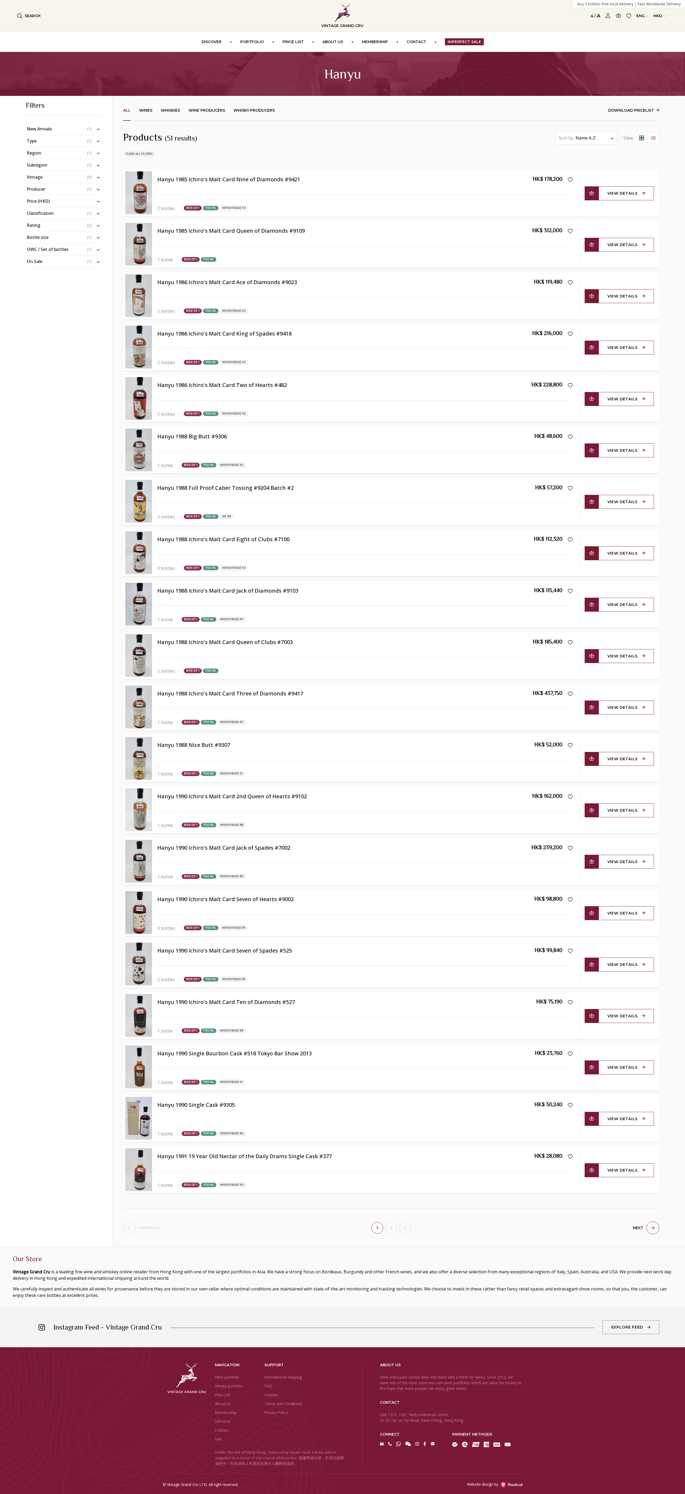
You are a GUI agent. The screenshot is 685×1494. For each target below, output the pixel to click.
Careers (271, 1394)
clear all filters (139, 154)
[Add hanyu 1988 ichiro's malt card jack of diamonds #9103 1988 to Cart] (592, 605)
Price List (223, 1394)
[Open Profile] (608, 15)
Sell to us (223, 1421)
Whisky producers (254, 110)
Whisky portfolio (229, 1385)
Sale (218, 1439)
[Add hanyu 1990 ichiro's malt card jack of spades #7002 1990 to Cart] (592, 862)
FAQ (268, 1385)
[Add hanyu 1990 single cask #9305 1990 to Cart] (592, 1119)
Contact (222, 1430)
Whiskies (170, 110)
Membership (226, 1412)
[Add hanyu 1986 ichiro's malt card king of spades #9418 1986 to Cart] (592, 348)
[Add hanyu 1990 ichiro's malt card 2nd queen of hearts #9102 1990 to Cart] (592, 810)
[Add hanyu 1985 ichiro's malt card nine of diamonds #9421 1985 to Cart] (592, 193)
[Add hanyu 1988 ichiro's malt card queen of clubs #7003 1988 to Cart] (592, 656)
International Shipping (283, 1377)
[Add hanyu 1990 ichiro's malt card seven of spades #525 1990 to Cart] (592, 965)
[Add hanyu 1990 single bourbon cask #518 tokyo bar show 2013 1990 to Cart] (592, 1067)
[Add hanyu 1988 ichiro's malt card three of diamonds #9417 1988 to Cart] (592, 707)
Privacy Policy (276, 1412)
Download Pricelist (631, 110)
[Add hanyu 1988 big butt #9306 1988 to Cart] (592, 450)
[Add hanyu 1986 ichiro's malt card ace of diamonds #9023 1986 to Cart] (592, 296)
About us (222, 1403)
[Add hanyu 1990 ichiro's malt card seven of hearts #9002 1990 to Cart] (592, 913)
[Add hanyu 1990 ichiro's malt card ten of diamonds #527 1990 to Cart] (592, 1016)
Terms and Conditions (283, 1403)
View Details (622, 193)
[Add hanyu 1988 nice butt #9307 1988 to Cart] (592, 759)
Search (32, 15)
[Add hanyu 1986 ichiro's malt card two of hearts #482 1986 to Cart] (592, 399)
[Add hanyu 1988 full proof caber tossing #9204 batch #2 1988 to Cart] (592, 502)
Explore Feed (627, 1327)
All (127, 110)
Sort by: (566, 138)
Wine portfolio (227, 1377)
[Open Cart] (618, 15)
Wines (145, 110)
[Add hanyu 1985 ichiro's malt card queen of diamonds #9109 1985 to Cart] (592, 245)
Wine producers (207, 110)
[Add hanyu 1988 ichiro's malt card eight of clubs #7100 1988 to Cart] (592, 553)
